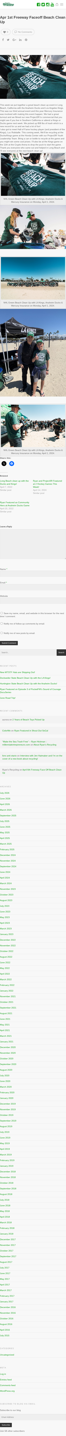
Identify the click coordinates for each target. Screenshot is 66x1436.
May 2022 (5, 968)
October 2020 (6, 1058)
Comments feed (8, 1385)
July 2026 (4, 793)
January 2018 (6, 1234)
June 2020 (5, 1081)
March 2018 (6, 1222)
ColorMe (6, 730)
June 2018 (5, 1205)
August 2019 (6, 1126)
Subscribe (6, 1425)
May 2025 (5, 832)
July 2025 (4, 821)
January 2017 (6, 1301)
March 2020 (6, 1087)
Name (3, 569)
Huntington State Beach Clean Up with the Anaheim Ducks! (28, 683)
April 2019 (5, 1149)
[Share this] (3, 39)
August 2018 (6, 1194)
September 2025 (8, 815)
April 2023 (5, 923)
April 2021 (5, 1030)
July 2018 (4, 1200)
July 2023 (4, 906)
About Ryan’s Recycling (44, 744)
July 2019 (4, 1132)
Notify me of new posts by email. (19, 633)
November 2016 (8, 1313)
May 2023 (5, 917)
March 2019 (6, 1154)
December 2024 (8, 855)
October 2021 (6, 1002)
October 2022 (6, 951)
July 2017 (4, 1267)
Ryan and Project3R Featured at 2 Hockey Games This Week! (47, 484)
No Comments (24, 32)
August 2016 (6, 1324)
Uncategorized (7, 1355)
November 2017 (8, 1245)
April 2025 (5, 838)
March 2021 (6, 1036)
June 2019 (5, 1137)
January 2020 (6, 1098)
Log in (3, 1374)
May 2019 (5, 1143)
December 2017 (8, 1239)
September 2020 (8, 1064)
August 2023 (6, 900)
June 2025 (5, 827)
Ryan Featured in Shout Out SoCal (31, 730)
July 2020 (4, 1075)
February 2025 (7, 849)
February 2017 (7, 1296)
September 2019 (8, 1121)
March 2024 (6, 883)
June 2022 (5, 962)
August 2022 (6, 957)
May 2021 (5, 1024)
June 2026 (5, 798)
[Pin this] (26, 39)
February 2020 (7, 1092)
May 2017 (5, 1279)
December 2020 (8, 1047)
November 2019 (8, 1109)
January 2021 (6, 1041)
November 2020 (8, 1053)
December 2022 (8, 940)
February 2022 (7, 985)
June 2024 (5, 872)
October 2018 (6, 1183)
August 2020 (6, 1070)
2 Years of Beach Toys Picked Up (28, 719)
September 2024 (8, 866)
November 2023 (8, 889)
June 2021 (5, 1019)
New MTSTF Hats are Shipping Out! (17, 672)
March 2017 (6, 1290)
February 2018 (7, 1228)
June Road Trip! (8, 698)
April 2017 (5, 1284)
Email (3, 582)
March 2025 (6, 844)
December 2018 (8, 1171)
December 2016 (8, 1307)
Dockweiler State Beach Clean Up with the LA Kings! (25, 678)
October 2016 (6, 1318)
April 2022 (5, 974)
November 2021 (8, 996)
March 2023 (6, 928)
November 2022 (8, 945)
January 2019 (6, 1166)
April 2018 (5, 1217)
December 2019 (8, 1104)
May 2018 (5, 1211)
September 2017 (8, 1256)
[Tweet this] (8, 39)
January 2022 (6, 991)
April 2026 (5, 804)
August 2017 (6, 1262)
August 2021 (6, 1013)
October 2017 (6, 1250)
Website (4, 596)
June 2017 (5, 1273)
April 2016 (5, 1330)
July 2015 (4, 1335)
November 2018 (8, 1177)
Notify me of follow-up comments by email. (24, 623)
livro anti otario (9, 755)
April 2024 (5, 877)
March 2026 (6, 810)
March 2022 (6, 979)
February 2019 (7, 1160)
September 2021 (8, 1007)
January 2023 (6, 934)
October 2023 (6, 894)
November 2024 (8, 861)
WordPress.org (7, 1391)
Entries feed (6, 1379)
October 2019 (6, 1115)
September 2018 (8, 1188)
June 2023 (5, 911)
